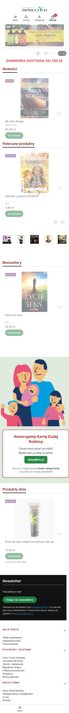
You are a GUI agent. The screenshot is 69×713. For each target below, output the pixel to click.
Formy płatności (11, 677)
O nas (6, 697)
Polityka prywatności (21, 613)
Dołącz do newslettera (19, 599)
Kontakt (7, 700)
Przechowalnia (10, 644)
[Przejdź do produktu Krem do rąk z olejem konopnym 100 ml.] (34, 518)
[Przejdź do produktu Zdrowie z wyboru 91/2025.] (34, 173)
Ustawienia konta (12, 640)
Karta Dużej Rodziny (13, 690)
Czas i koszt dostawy (14, 657)
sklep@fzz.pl (36, 459)
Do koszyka (14, 135)
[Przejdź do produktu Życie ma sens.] (34, 292)
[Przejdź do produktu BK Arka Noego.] (34, 98)
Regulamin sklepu (40, 607)
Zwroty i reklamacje (13, 664)
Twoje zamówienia (12, 637)
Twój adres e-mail (12, 591)
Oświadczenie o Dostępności (18, 693)
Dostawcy (8, 673)
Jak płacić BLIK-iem (13, 660)
